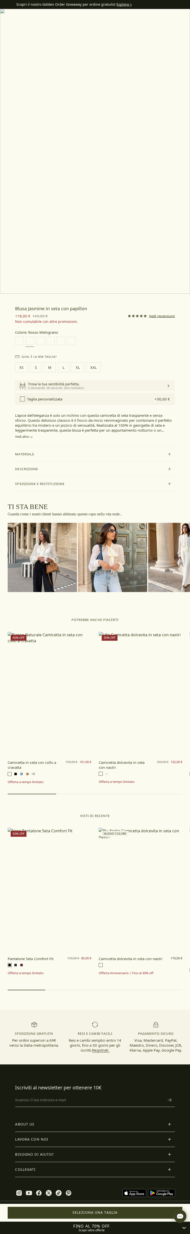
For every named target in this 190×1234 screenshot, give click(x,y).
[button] (95, 454)
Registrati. (100, 1050)
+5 (33, 774)
